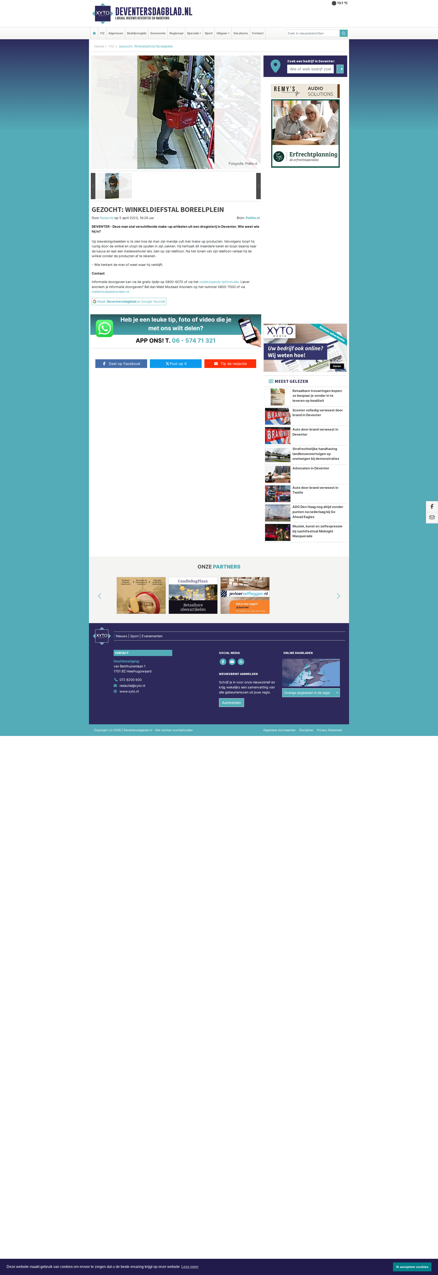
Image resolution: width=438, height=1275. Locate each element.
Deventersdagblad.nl (153, 11)
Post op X (178, 363)
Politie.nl (253, 218)
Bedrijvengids (136, 33)
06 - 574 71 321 (194, 340)
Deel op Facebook (125, 363)
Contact (257, 33)
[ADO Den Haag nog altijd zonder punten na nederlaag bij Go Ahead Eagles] (278, 513)
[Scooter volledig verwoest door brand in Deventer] (278, 416)
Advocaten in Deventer (310, 468)
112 (102, 33)
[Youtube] (232, 662)
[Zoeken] (344, 33)
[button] (93, 186)
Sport (209, 33)
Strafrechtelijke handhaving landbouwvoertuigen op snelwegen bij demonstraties (315, 453)
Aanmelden (231, 702)
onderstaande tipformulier (219, 282)
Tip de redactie (234, 363)
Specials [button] (193, 33)
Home (99, 46)
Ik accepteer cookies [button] (412, 1267)
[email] (432, 517)
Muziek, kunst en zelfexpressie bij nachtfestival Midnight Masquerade (317, 531)
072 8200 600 (131, 680)
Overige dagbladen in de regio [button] (307, 693)
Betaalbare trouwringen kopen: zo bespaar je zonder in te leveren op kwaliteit (317, 395)
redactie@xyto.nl (132, 686)
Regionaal (176, 33)
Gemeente (158, 33)
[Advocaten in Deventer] (278, 474)
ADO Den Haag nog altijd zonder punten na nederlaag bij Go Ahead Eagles (317, 511)
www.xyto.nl (129, 691)
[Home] (94, 33)
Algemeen (115, 33)
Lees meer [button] (189, 1267)
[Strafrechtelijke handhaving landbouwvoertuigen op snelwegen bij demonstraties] (278, 455)
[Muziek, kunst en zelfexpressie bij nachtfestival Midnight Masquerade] (278, 532)
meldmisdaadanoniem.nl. (111, 292)
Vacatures (240, 33)
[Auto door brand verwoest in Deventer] (278, 435)
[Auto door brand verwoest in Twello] (278, 494)
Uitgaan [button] (221, 33)
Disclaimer (306, 730)
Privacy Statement (329, 730)
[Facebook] (223, 662)
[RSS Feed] (241, 662)
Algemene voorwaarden (279, 730)
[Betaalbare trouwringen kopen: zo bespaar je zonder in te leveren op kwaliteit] (278, 397)
